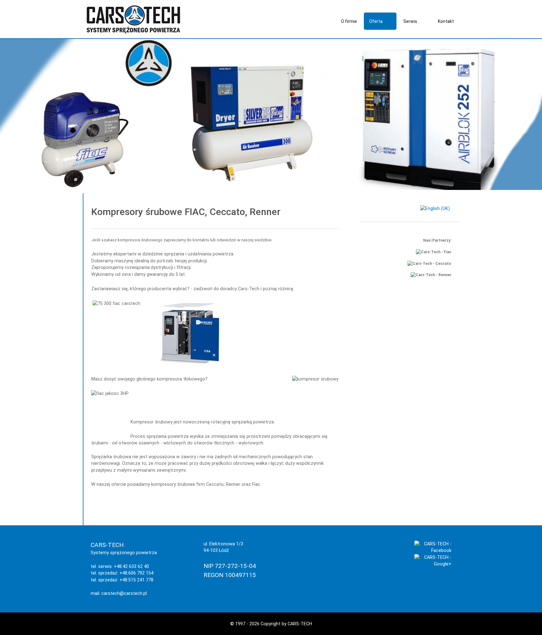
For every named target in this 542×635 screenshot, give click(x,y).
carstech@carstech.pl (124, 593)
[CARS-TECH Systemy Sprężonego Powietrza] (133, 19)
